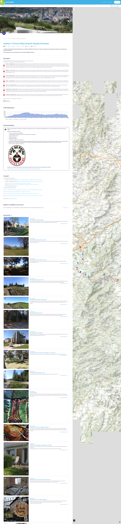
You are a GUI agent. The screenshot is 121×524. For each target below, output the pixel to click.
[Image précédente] (1, 20)
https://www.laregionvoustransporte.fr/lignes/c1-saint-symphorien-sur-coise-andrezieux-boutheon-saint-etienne (23, 189)
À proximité (19, 5)
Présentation (4, 5)
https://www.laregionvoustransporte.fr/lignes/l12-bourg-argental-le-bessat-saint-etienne (23, 184)
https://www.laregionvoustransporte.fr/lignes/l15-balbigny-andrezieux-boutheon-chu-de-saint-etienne (22, 193)
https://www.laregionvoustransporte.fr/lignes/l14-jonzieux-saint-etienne (19, 183)
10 (19, 474)
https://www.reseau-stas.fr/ (12, 198)
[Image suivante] (71, 20)
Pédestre (9, 38)
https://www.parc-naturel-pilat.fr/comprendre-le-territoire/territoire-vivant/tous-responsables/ (23, 168)
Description (9, 5)
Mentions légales (110, 2)
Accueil (6, 38)
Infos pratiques (14, 5)
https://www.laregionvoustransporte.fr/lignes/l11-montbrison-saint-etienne (17, 191)
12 (21, 474)
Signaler (65, 207)
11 (20, 474)
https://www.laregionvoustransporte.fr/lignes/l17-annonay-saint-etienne (30, 179)
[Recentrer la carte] (74, 13)
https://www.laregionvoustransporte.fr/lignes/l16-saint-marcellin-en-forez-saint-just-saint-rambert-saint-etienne (24, 195)
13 (21, 520)
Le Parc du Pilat (103, 2)
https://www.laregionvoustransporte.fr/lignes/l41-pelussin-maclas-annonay (30, 181)
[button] (74, 11)
